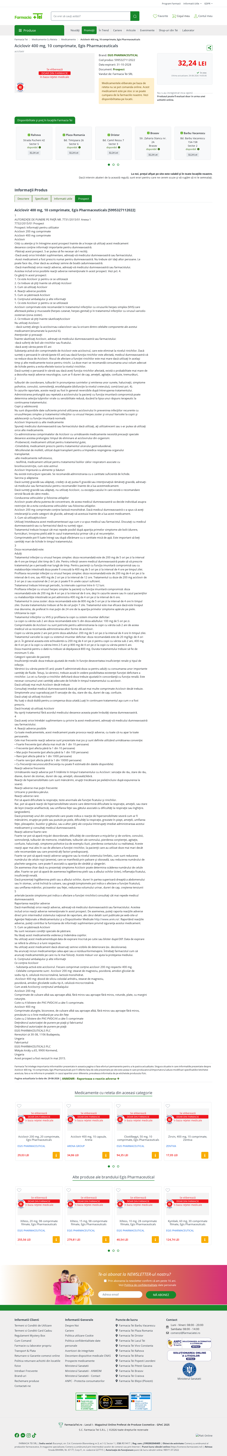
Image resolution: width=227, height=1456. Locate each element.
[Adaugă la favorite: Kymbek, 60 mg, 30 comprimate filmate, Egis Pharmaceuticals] (168, 1190)
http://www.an (103, 919)
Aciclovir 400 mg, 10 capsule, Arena (89, 1138)
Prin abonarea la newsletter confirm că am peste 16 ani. (142, 1280)
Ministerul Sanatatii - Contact (82, 1376)
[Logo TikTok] (34, 1435)
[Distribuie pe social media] (209, 48)
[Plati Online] (204, 1435)
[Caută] (134, 16)
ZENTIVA (171, 1146)
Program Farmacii (171, 3)
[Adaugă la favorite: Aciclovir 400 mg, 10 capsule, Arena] (69, 1106)
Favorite (162, 16)
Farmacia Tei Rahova (131, 1350)
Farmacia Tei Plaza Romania (136, 1330)
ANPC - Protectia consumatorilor (85, 1381)
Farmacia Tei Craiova (131, 1376)
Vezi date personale (147, 1285)
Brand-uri (20, 1376)
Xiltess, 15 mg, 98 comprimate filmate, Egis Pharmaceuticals (88, 1222)
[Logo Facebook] (17, 1435)
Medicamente (68, 39)
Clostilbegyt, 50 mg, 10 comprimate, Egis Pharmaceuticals (138, 1138)
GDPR (207, 3)
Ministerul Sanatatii (77, 1365)
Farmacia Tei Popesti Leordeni (137, 1361)
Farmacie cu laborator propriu (33, 1345)
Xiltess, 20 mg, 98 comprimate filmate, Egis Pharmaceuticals (39, 1222)
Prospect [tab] (83, 198)
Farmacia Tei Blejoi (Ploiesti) (136, 1381)
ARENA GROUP (76, 1146)
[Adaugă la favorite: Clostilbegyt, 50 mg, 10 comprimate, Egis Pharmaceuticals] (118, 1106)
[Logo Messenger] (23, 1435)
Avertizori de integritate (79, 1350)
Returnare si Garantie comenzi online (37, 1355)
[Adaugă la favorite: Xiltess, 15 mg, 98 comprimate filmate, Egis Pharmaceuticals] (69, 1190)
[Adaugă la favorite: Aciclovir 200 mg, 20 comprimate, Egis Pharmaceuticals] (19, 1106)
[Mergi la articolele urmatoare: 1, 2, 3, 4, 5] (109, 165)
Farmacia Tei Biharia (131, 1355)
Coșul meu (183, 16)
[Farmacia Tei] (29, 16)
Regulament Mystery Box (30, 1335)
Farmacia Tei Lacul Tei (132, 1340)
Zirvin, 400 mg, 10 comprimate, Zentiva (187, 1138)
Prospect (119, 69)
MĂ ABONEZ (161, 1295)
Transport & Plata (25, 1350)
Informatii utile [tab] (63, 198)
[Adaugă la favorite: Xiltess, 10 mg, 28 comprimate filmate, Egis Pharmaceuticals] (118, 1190)
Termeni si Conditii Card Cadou (33, 1330)
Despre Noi (72, 1325)
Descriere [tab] (23, 198)
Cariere (69, 1330)
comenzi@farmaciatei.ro (185, 1333)
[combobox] (91, 16)
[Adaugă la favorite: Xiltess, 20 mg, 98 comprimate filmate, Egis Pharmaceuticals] (19, 1190)
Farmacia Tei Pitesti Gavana (135, 1365)
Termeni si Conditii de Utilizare (33, 1325)
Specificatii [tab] (41, 198)
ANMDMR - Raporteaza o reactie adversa (89, 1078)
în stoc (203, 72)
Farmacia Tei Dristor (131, 1335)
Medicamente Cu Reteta (44, 39)
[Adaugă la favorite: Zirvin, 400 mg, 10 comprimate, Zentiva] (168, 1106)
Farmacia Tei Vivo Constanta (136, 1345)
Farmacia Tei (21, 39)
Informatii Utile (191, 3)
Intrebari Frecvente (26, 1371)
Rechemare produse (27, 1381)
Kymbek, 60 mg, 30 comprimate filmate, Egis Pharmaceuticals (187, 1222)
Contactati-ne (23, 1386)
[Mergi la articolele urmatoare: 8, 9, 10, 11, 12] (118, 165)
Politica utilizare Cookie (79, 1335)
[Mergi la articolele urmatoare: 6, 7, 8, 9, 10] (113, 165)
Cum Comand (23, 1340)
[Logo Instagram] (29, 1435)
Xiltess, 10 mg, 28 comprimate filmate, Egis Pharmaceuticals (138, 1222)
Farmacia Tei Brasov (131, 1371)
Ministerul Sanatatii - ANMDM (83, 1371)
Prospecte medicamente (80, 1361)
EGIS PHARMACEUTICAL (123, 55)
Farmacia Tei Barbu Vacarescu (137, 1325)
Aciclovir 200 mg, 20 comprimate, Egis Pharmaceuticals (39, 1138)
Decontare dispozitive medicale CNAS (88, 1355)
